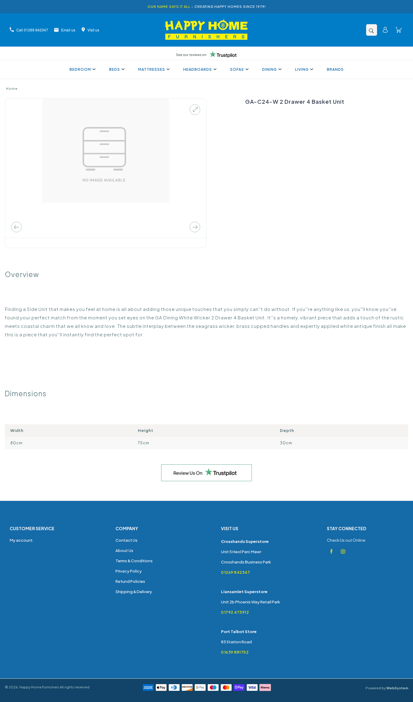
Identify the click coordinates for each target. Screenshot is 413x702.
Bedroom (80, 69)
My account (21, 540)
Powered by (387, 688)
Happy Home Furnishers (39, 687)
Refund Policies (130, 581)
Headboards (197, 69)
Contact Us (126, 540)
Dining (269, 69)
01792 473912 (235, 612)
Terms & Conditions (134, 560)
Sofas (237, 69)
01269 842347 (235, 572)
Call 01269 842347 (32, 29)
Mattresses (151, 69)
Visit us (93, 29)
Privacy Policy (128, 571)
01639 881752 (235, 652)
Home (12, 88)
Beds (114, 69)
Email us (68, 29)
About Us (124, 550)
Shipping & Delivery (133, 591)
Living (302, 69)
